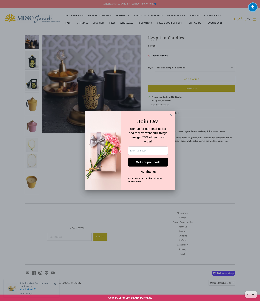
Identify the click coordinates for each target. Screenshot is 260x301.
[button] (253, 7)
